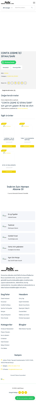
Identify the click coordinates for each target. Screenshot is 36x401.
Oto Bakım (4, 348)
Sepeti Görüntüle (24, 301)
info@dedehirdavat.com (15, 369)
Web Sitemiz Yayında (25, 329)
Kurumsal (3, 301)
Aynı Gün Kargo (14, 257)
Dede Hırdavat (5, 298)
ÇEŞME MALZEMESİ (12, 76)
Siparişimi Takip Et (24, 308)
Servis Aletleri (5, 335)
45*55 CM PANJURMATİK (9, 165)
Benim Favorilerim (24, 305)
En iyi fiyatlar (13, 214)
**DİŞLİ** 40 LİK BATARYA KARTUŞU (27, 139)
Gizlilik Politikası (6, 305)
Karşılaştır (6, 67)
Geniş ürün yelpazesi (15, 247)
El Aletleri (4, 338)
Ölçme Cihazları (5, 332)
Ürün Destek (4, 318)
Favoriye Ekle (17, 67)
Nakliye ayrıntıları (24, 314)
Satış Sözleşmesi (6, 314)
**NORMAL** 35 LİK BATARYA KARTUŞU (9, 139)
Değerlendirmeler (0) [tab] (8, 90)
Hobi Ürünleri (5, 342)
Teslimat (11, 225)
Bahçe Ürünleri (5, 345)
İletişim (3, 311)
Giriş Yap (21, 298)
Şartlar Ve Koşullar (6, 308)
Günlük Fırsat (13, 236)
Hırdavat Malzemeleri (7, 329)
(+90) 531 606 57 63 (14, 366)
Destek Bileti (22, 311)
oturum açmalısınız (23, 108)
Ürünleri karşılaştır (24, 318)
